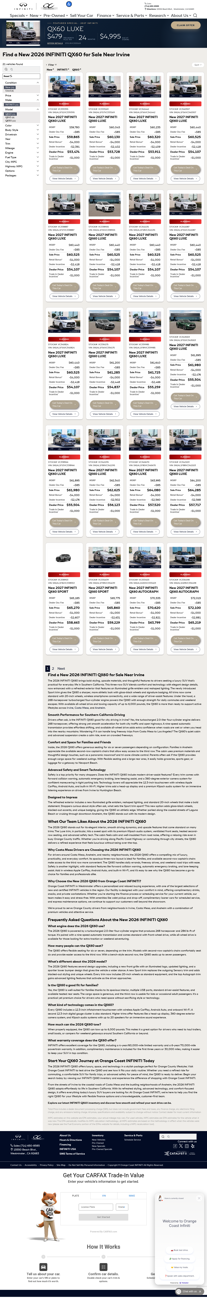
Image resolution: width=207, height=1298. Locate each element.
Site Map (61, 1165)
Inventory (98, 1135)
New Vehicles (98, 1140)
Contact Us (16, 1165)
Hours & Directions (71, 1140)
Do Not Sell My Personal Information (87, 1165)
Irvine (70, 707)
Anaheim (100, 707)
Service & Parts (133, 1135)
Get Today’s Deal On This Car (62, 169)
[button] (69, 4)
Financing (65, 1144)
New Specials (98, 1146)
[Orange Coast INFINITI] (36, 5)
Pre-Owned (98, 1143)
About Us (65, 1135)
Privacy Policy (47, 1165)
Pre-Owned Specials (102, 1149)
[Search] (6, 69)
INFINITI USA (68, 1149)
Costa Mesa (82, 707)
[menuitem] (22, 87)
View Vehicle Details (62, 178)
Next (61, 669)
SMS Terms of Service (72, 1153)
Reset (7, 76)
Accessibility (31, 1165)
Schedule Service (132, 1140)
